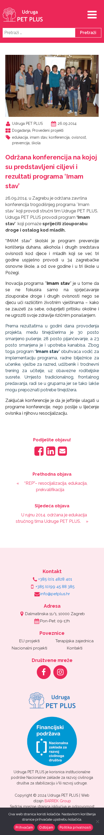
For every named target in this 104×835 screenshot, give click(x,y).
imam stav (38, 137)
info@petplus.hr (55, 593)
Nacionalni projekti (29, 648)
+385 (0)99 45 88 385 (54, 586)
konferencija (59, 137)
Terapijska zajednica (74, 641)
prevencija (21, 143)
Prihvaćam (24, 827)
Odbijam (46, 827)
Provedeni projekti (47, 130)
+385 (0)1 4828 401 (55, 579)
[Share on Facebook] (38, 451)
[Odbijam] (97, 821)
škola (36, 143)
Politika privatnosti (75, 827)
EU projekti (29, 641)
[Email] (62, 451)
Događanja (21, 130)
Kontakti (74, 648)
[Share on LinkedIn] (50, 451)
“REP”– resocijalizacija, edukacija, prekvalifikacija (55, 486)
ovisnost (78, 137)
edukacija (20, 137)
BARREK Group (58, 801)
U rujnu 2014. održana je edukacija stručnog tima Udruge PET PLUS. (51, 518)
